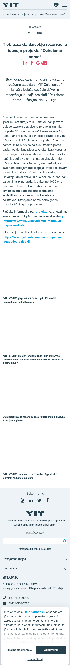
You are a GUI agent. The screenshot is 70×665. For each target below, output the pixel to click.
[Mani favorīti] (56, 4)
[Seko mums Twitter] (39, 500)
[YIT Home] (11, 5)
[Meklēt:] (64, 541)
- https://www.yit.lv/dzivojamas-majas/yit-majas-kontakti (33, 220)
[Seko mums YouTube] (22, 500)
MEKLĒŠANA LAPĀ (35, 533)
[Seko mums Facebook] (47, 500)
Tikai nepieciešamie (19, 650)
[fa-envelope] (44, 63)
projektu (42, 211)
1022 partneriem (34, 612)
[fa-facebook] (32, 63)
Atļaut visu (51, 650)
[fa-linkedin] (25, 63)
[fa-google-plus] (38, 63)
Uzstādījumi (35, 659)
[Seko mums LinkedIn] (31, 500)
